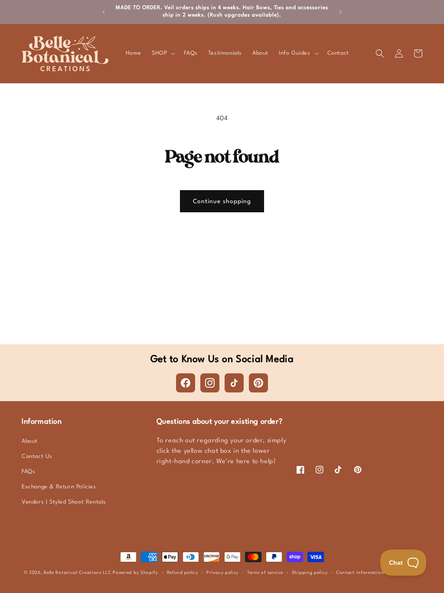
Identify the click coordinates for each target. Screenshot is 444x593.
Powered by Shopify (135, 572)
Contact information (360, 572)
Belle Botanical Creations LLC (77, 572)
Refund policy (182, 572)
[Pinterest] (258, 382)
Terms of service (265, 572)
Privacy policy (222, 572)
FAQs (28, 471)
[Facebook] (185, 382)
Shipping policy (310, 572)
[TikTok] (234, 382)
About (30, 441)
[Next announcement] (340, 11)
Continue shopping (222, 201)
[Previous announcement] (103, 11)
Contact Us (37, 456)
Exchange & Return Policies (59, 487)
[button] (163, 53)
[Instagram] (209, 382)
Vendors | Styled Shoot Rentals (64, 502)
